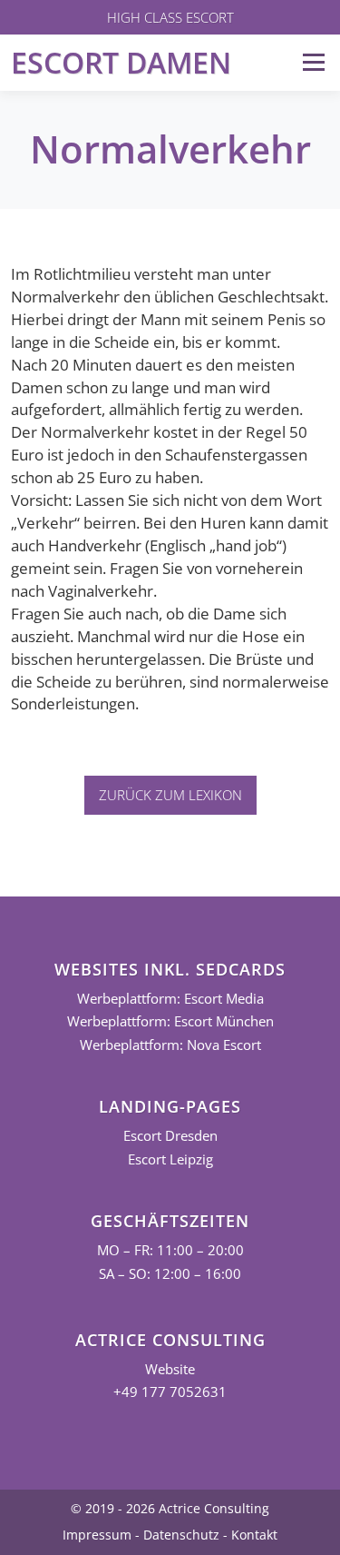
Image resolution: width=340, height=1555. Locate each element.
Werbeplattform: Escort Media (170, 998)
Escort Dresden (170, 1136)
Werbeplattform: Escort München (170, 1021)
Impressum (97, 1534)
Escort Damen (121, 62)
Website (170, 1369)
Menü (313, 62)
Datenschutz (181, 1534)
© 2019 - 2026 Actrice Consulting (170, 1508)
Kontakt (254, 1534)
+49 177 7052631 (170, 1392)
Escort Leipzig (170, 1159)
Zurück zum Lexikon (170, 795)
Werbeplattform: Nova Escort (170, 1045)
